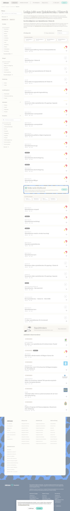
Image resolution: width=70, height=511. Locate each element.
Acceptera (39, 508)
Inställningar (31, 508)
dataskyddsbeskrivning (24, 505)
